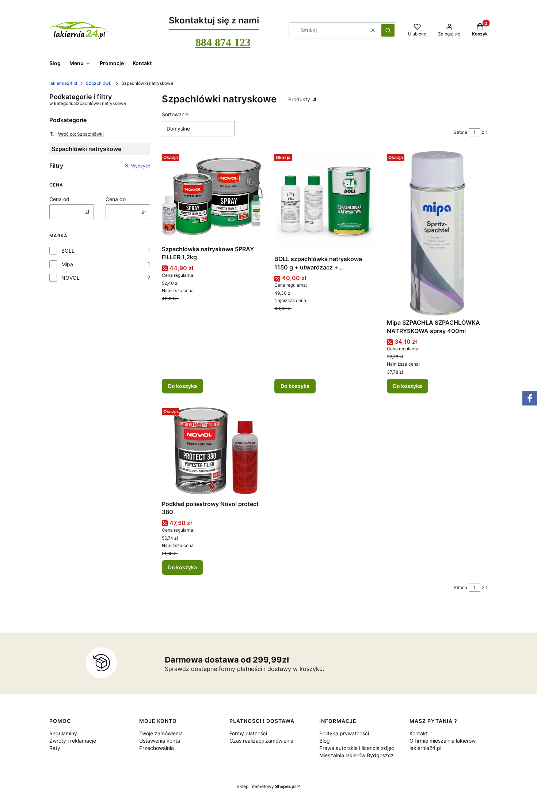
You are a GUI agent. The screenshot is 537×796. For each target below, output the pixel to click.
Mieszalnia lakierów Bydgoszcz (356, 755)
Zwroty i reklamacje (72, 740)
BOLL (68, 251)
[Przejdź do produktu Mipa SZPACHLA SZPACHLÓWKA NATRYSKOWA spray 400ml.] (437, 233)
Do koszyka (182, 386)
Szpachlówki (99, 83)
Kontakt (419, 733)
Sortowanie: (176, 114)
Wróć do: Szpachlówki (81, 134)
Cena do (116, 199)
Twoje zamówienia (161, 733)
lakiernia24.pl (63, 83)
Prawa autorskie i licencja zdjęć (356, 748)
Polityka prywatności (344, 733)
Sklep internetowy (266, 786)
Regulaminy (63, 733)
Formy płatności (248, 733)
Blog (324, 740)
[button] (388, 30)
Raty (54, 748)
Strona (460, 132)
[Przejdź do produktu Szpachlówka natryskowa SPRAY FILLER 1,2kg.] (212, 196)
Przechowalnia (156, 748)
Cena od (59, 199)
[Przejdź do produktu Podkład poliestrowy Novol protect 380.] (212, 451)
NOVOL (70, 278)
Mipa (67, 264)
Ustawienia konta (159, 740)
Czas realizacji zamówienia (261, 740)
